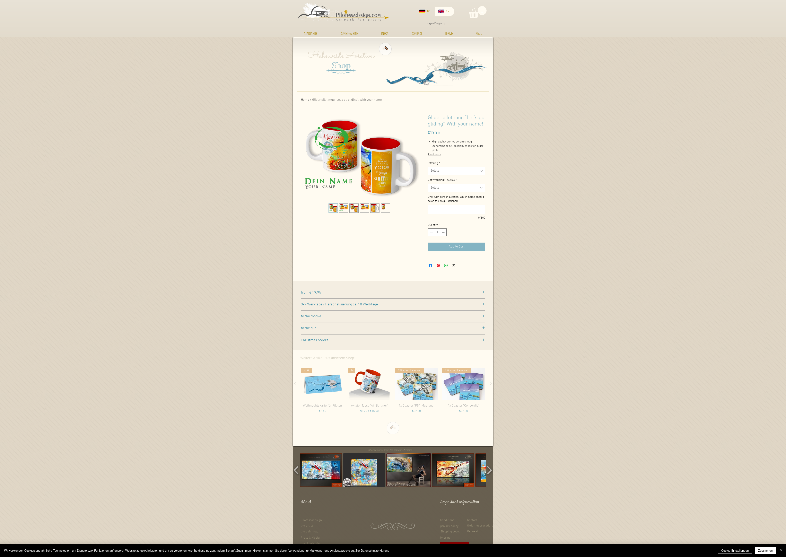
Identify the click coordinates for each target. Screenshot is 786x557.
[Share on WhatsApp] (446, 265)
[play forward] (489, 470)
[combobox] (456, 171)
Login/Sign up (436, 23)
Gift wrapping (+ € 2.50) (442, 180)
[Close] (781, 550)
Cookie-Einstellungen (735, 550)
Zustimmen (765, 550)
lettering (434, 163)
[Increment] (443, 232)
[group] (393, 393)
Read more (434, 154)
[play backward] (296, 470)
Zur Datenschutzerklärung (372, 550)
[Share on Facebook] (430, 265)
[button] (478, 12)
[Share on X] (453, 265)
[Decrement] (431, 232)
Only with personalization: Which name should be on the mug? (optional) (456, 199)
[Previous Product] (295, 383)
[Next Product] (490, 383)
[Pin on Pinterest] (438, 265)
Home (305, 100)
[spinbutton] (437, 232)
